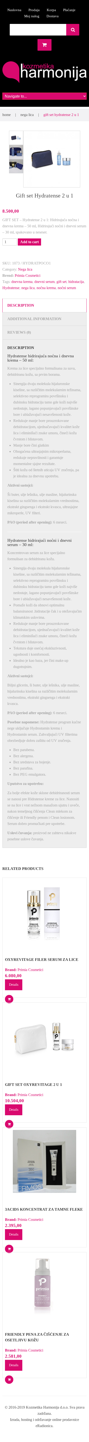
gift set (61, 282)
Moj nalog (31, 16)
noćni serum (67, 288)
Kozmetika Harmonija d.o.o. (47, 1407)
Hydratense (10, 288)
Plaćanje (69, 10)
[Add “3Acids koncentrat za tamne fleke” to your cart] (9, 1249)
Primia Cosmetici (27, 275)
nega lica (28, 288)
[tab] (44, 305)
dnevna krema (22, 282)
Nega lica (27, 115)
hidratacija (76, 282)
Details (13, 984)
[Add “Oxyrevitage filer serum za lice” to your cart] (9, 999)
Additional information (34, 319)
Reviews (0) (19, 332)
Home (6, 115)
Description (20, 305)
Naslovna (14, 10)
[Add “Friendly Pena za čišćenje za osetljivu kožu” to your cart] (9, 1379)
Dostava (53, 16)
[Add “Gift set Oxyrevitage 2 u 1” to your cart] (9, 1124)
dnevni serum (44, 282)
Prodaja (34, 10)
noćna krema (46, 288)
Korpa (51, 10)
